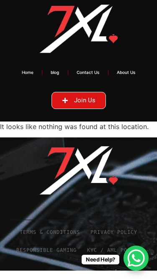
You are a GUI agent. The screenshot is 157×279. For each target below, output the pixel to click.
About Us (126, 72)
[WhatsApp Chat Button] (136, 258)
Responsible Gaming (46, 250)
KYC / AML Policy (114, 250)
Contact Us (88, 72)
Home (27, 72)
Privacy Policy (113, 232)
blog (55, 72)
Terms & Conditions (50, 232)
